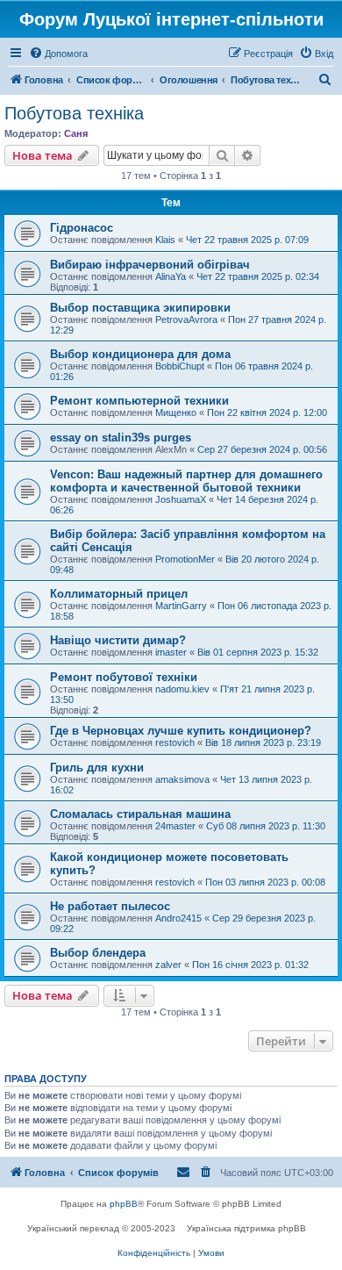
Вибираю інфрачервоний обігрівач (150, 264)
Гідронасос (81, 227)
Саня (76, 133)
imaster (171, 652)
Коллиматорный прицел (119, 593)
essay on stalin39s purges (120, 437)
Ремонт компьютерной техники (139, 400)
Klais (165, 239)
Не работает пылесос (110, 906)
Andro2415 (178, 918)
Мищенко (175, 412)
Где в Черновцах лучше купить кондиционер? (180, 730)
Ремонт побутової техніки (123, 677)
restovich (175, 742)
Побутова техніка (74, 113)
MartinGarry (181, 605)
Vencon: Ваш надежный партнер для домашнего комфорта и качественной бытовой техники (186, 481)
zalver (168, 964)
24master (175, 826)
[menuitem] (58, 53)
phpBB (124, 1204)
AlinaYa (170, 276)
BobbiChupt (179, 366)
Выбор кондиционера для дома (140, 354)
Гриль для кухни (97, 767)
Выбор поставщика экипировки (140, 307)
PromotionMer (185, 559)
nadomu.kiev (182, 689)
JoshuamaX (180, 499)
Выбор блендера (98, 952)
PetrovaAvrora (186, 319)
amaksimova (182, 779)
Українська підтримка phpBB (246, 1228)
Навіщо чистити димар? (118, 640)
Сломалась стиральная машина (140, 814)
